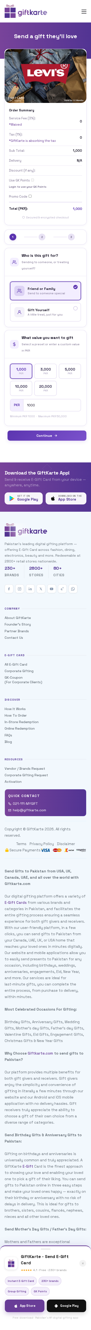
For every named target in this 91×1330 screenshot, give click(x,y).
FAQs (8, 735)
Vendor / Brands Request (25, 768)
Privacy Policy (42, 843)
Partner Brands (17, 631)
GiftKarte (35, 829)
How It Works (15, 709)
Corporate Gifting (19, 671)
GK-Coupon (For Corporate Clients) (23, 679)
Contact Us (14, 637)
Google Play (69, 1306)
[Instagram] (19, 588)
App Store (27, 1306)
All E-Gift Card (16, 664)
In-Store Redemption (22, 722)
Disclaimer (66, 843)
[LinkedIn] (30, 588)
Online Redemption (20, 728)
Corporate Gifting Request (26, 775)
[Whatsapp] (73, 588)
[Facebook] (9, 588)
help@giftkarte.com (29, 810)
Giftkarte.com (40, 1053)
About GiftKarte (18, 618)
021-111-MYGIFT (25, 803)
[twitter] (41, 588)
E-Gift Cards (16, 902)
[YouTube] (51, 588)
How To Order (16, 715)
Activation (13, 781)
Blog (8, 742)
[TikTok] (62, 588)
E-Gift (28, 1166)
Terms (21, 843)
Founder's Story (18, 624)
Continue (44, 435)
